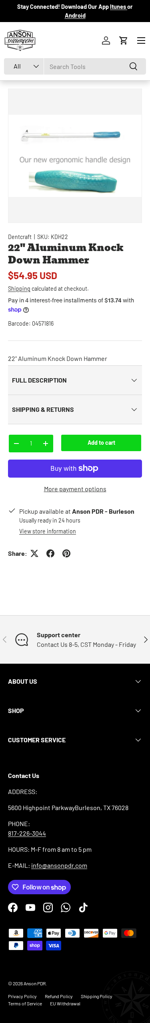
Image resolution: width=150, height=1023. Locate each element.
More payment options (75, 488)
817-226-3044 (27, 833)
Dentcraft (20, 236)
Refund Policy (59, 996)
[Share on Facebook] (50, 553)
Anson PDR (35, 983)
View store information (47, 531)
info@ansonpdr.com (59, 865)
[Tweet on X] (34, 553)
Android (75, 15)
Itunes (118, 6)
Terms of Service (25, 1003)
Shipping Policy (96, 996)
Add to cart (101, 442)
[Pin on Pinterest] (66, 553)
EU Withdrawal (65, 1003)
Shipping (19, 288)
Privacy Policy (22, 996)
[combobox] (75, 66)
